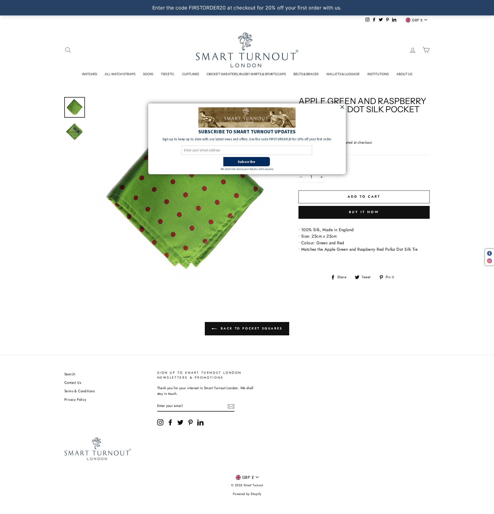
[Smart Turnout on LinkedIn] (200, 422)
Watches (89, 74)
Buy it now (364, 212)
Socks (148, 74)
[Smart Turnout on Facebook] (170, 422)
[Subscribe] (231, 406)
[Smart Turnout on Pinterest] (190, 422)
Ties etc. (167, 74)
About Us (404, 74)
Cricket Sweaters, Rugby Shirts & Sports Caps (246, 74)
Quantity (309, 166)
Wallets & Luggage (343, 74)
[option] (185, 193)
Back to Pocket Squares (251, 328)
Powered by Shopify (247, 494)
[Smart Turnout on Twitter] (180, 422)
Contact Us (72, 382)
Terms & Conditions (79, 391)
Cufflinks (190, 74)
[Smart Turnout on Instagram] (160, 422)
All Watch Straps (120, 74)
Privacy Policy (75, 399)
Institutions (378, 74)
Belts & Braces (306, 74)
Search (69, 374)
